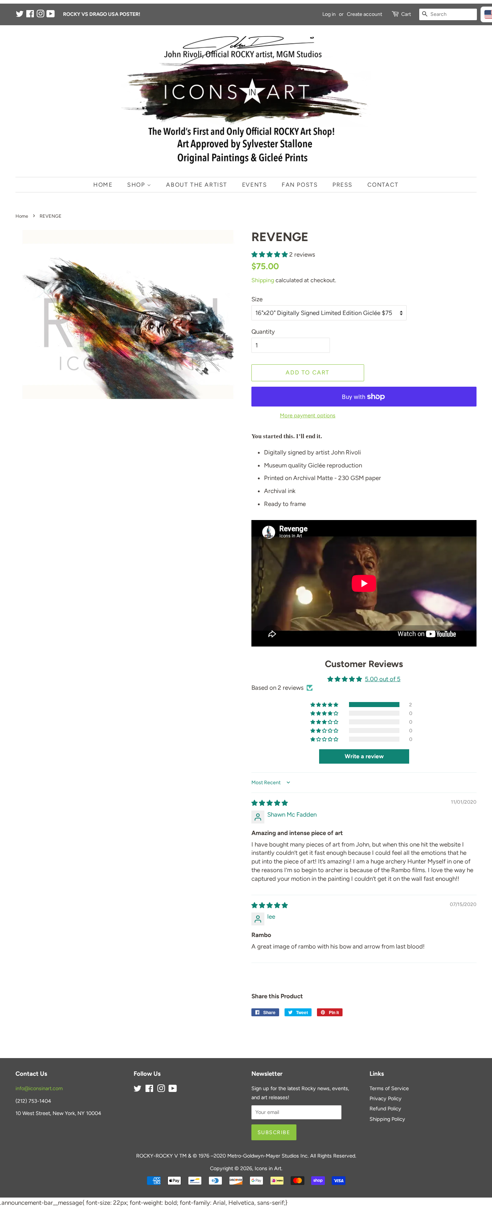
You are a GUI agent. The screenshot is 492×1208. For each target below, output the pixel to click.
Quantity (263, 331)
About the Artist (196, 184)
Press (342, 184)
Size (257, 299)
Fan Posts (300, 184)
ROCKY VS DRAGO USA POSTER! (101, 14)
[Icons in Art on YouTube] (50, 15)
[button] (270, 254)
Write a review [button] (364, 756)
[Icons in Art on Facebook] (30, 15)
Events (254, 184)
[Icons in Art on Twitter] (20, 15)
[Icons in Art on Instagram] (40, 15)
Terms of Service (389, 1088)
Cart (406, 14)
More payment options (307, 415)
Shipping (262, 280)
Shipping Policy (387, 1119)
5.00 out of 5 (383, 679)
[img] (269, 803)
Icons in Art (268, 1168)
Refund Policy (385, 1108)
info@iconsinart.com (39, 1088)
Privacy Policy (386, 1098)
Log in (329, 14)
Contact (383, 184)
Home (102, 184)
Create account (364, 14)
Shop (137, 184)
